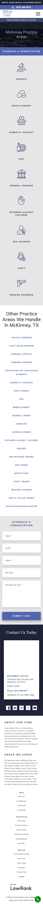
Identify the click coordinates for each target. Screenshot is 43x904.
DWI (21, 399)
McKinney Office (18, 676)
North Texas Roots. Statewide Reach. (21, 3)
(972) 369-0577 (23, 7)
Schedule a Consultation (21, 51)
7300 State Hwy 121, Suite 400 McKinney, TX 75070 (20, 680)
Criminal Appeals (21, 354)
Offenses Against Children (21, 440)
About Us (21, 796)
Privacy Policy (21, 872)
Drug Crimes (21, 391)
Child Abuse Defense (21, 346)
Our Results (21, 810)
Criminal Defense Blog (21, 854)
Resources (21, 858)
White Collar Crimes (21, 498)
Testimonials (21, 805)
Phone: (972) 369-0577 (17, 691)
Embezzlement (21, 407)
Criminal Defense (21, 362)
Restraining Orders (21, 457)
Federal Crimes (21, 415)
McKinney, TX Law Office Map (20, 695)
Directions (13, 686)
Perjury (21, 448)
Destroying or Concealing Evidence (21, 372)
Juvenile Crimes (21, 432)
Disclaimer (21, 867)
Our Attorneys (22, 801)
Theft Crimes (22, 481)
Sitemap (21, 876)
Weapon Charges (21, 490)
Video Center (21, 863)
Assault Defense (21, 337)
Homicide (21, 424)
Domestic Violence (21, 382)
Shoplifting (21, 473)
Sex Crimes (21, 465)
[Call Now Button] (38, 899)
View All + (21, 843)
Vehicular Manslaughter (21, 506)
